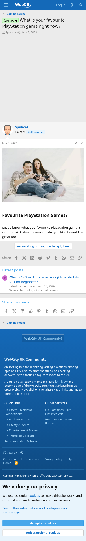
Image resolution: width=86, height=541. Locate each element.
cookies (34, 495)
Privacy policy (53, 459)
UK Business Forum (17, 419)
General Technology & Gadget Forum (33, 290)
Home (7, 463)
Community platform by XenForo (38, 475)
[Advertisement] (43, 79)
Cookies (11, 453)
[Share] (76, 143)
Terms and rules (31, 459)
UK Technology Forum (19, 436)
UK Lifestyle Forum (16, 425)
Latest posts (12, 269)
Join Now (61, 382)
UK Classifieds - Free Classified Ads (58, 412)
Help (68, 459)
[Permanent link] (4, 207)
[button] (21, 452)
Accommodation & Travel (20, 441)
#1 (82, 143)
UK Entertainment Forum (21, 430)
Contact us (10, 459)
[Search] (81, 5)
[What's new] (72, 5)
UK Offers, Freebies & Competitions (18, 412)
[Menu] (6, 5)
